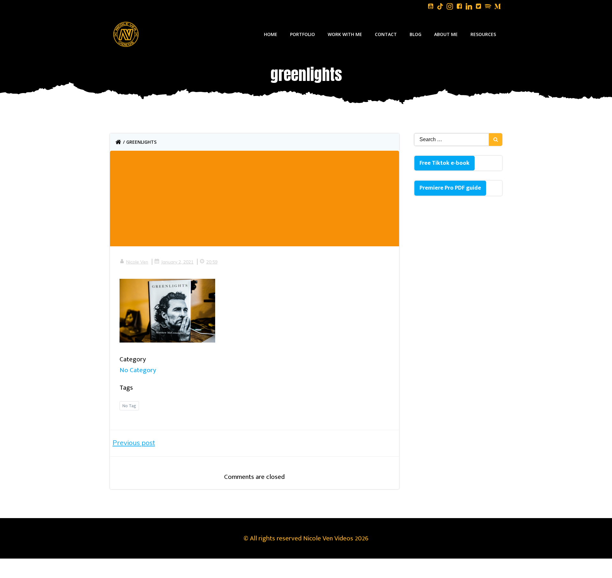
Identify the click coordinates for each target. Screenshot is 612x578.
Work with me (345, 34)
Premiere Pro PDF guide (450, 188)
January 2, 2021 (177, 262)
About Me (446, 34)
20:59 (211, 262)
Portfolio (302, 34)
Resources (483, 34)
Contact (386, 34)
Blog (415, 34)
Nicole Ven (137, 262)
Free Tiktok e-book (444, 163)
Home (270, 34)
